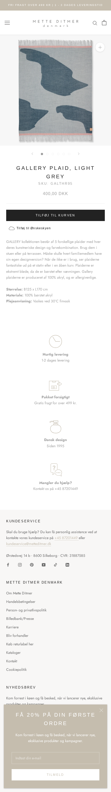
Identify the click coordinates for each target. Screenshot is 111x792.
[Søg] (95, 23)
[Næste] (79, 154)
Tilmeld (55, 775)
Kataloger (13, 652)
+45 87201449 (66, 537)
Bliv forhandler (17, 635)
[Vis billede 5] (63, 154)
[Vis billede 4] (58, 154)
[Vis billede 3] (53, 154)
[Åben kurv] (104, 22)
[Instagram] (20, 564)
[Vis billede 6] (69, 154)
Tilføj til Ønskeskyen (34, 228)
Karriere (12, 627)
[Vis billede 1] (42, 154)
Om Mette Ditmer (19, 593)
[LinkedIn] (67, 564)
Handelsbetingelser (20, 601)
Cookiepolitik (16, 669)
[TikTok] (55, 564)
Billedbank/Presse (20, 618)
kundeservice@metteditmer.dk (28, 543)
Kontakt (11, 661)
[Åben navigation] (7, 23)
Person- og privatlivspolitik (26, 610)
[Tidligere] (32, 154)
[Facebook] (8, 564)
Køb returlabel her (20, 644)
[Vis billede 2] (47, 154)
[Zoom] (100, 47)
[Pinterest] (32, 564)
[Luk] (101, 710)
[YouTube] (43, 564)
